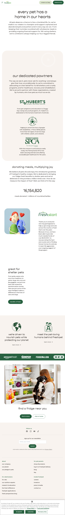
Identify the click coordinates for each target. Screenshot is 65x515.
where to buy (58, 2)
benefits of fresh (15, 302)
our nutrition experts (8, 482)
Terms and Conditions (43, 508)
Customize (31, 512)
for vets (4, 479)
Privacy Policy (48, 449)
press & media (38, 485)
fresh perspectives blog (9, 493)
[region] (32, 507)
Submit (33, 446)
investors (37, 482)
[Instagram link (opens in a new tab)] (30, 431)
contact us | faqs (45, 2)
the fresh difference (8, 488)
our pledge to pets (8, 469)
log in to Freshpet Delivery (42, 467)
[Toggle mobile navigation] (2, 3)
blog (35, 469)
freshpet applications (9, 491)
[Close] (32, 502)
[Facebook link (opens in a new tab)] (27, 431)
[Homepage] (7, 2)
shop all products (39, 464)
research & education (9, 485)
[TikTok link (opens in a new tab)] (38, 431)
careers (36, 479)
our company (6, 464)
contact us (37, 488)
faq (35, 472)
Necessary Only (42, 512)
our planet (5, 467)
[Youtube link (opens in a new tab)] (34, 431)
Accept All (19, 512)
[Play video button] (48, 59)
